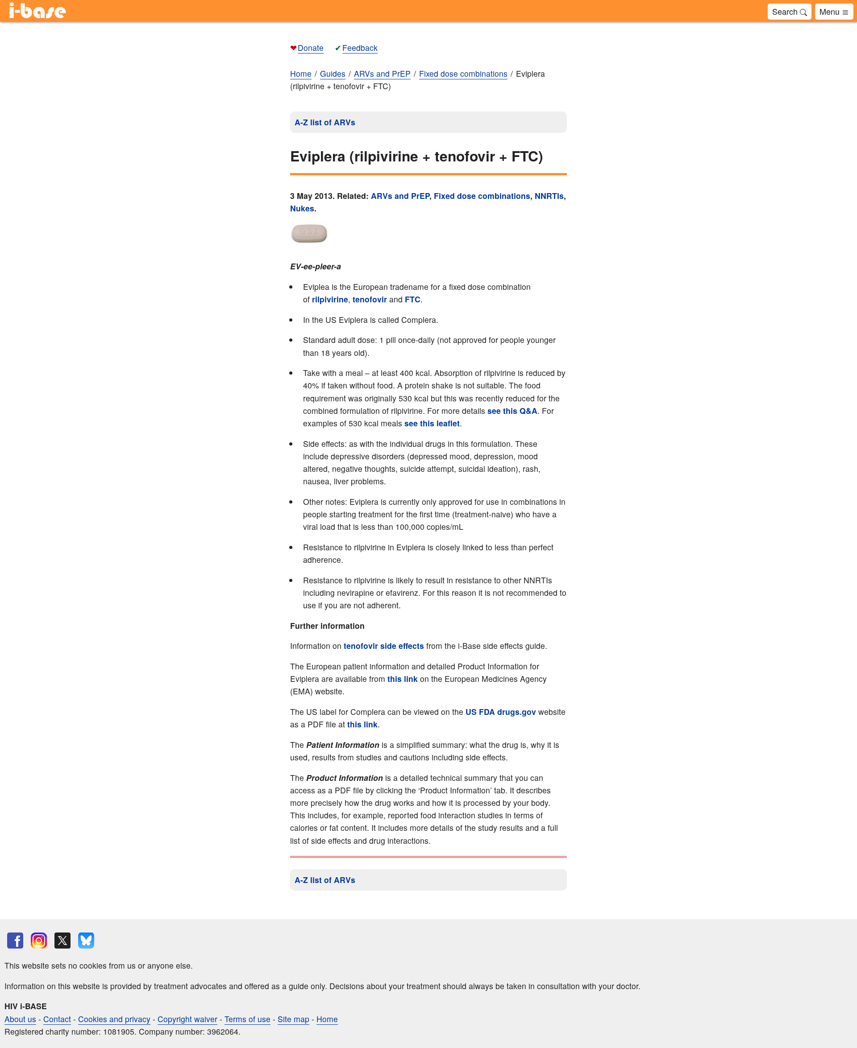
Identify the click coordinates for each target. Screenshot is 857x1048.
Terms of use (247, 1018)
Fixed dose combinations (482, 195)
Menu (831, 11)
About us (20, 1018)
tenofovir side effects (384, 645)
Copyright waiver (187, 1018)
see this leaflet (432, 423)
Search (786, 11)
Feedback (360, 47)
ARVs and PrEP (400, 195)
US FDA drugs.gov (502, 711)
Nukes (302, 208)
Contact (57, 1018)
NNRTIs (549, 195)
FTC (412, 299)
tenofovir (370, 299)
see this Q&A (511, 410)
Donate (311, 47)
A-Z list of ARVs (325, 122)
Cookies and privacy (114, 1018)
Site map (293, 1018)
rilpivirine (330, 299)
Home (301, 73)
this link (402, 678)
